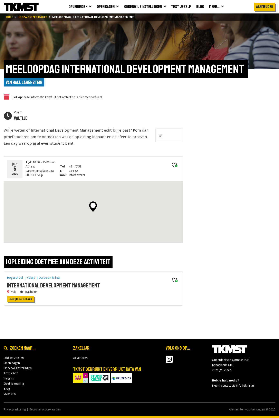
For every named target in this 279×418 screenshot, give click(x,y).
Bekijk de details (20, 299)
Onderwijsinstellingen (18, 368)
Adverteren (80, 358)
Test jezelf (11, 373)
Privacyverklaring (15, 409)
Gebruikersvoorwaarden (45, 409)
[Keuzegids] (121, 377)
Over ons (10, 394)
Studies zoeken (14, 358)
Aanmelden (264, 6)
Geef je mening (14, 383)
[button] (93, 206)
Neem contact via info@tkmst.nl (233, 385)
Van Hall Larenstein (24, 82)
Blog (7, 388)
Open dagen (12, 363)
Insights (9, 378)
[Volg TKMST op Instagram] (169, 361)
